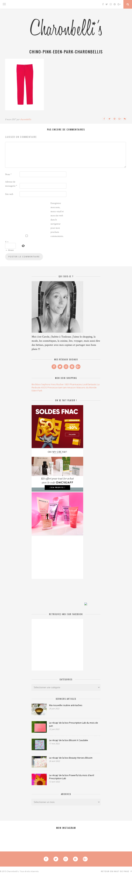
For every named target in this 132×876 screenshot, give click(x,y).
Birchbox (36, 384)
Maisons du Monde (86, 387)
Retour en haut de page (115, 871)
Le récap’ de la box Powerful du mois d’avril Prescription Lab (71, 777)
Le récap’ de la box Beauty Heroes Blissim (70, 757)
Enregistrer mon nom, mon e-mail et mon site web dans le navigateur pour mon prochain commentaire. (57, 220)
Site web (9, 194)
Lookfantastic (89, 384)
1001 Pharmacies (73, 384)
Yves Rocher (57, 384)
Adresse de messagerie (11, 183)
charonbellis (25, 119)
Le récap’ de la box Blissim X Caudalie (68, 740)
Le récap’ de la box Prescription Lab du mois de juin (73, 724)
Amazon (71, 387)
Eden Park (37, 390)
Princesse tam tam (57, 387)
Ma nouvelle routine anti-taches (65, 705)
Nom (8, 174)
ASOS (44, 387)
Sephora (45, 384)
